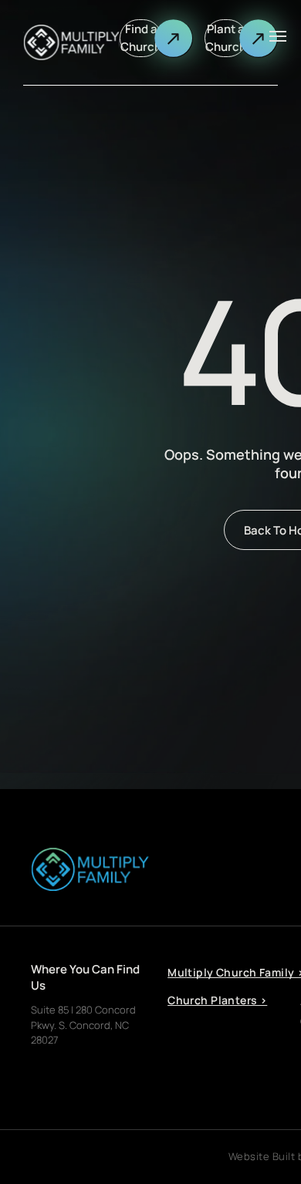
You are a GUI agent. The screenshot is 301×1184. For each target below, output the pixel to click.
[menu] (277, 36)
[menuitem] (223, 1006)
